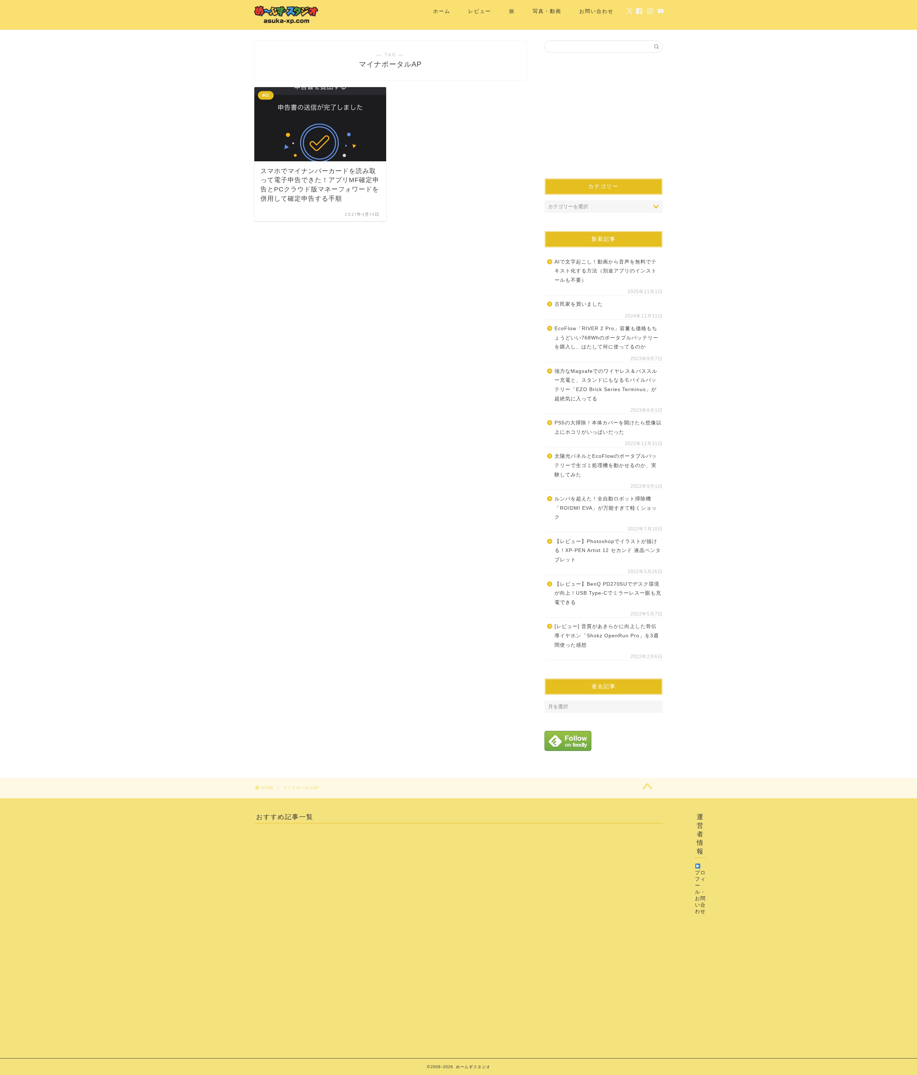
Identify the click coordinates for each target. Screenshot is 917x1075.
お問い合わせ (596, 11)
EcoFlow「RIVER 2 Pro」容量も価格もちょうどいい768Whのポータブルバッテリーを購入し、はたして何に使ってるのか (606, 337)
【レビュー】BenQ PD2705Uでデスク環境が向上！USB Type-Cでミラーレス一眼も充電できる (607, 593)
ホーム (441, 11)
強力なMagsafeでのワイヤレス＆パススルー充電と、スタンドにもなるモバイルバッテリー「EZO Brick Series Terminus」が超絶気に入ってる (605, 384)
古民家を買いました (578, 304)
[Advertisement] (603, 115)
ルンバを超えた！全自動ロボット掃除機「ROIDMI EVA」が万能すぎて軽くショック (605, 508)
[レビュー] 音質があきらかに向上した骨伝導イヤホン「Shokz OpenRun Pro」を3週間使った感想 (606, 635)
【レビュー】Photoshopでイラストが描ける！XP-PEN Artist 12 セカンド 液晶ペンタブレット (607, 550)
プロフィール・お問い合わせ (700, 892)
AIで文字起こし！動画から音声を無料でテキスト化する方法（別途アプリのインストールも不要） (605, 271)
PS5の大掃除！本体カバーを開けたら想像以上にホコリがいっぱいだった (608, 427)
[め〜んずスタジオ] (286, 23)
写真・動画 (547, 11)
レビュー (479, 11)
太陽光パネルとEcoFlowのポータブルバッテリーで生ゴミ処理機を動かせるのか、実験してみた (605, 465)
